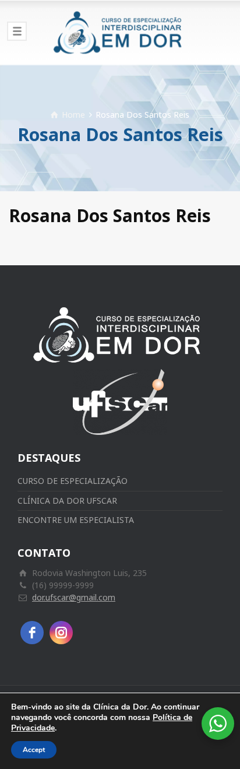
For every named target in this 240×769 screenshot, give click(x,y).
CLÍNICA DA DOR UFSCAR (67, 500)
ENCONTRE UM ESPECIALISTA (75, 519)
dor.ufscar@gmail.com (73, 597)
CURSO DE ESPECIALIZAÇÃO (72, 480)
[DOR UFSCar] (120, 32)
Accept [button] (34, 749)
